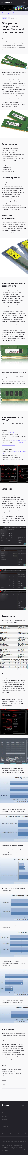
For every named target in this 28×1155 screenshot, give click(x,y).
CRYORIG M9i (10, 432)
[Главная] (2, 13)
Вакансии (5, 1123)
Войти (23, 2)
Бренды (4, 1116)
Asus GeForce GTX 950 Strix (18, 440)
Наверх (23, 1105)
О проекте (5, 1113)
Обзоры (8, 13)
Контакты (5, 1126)
